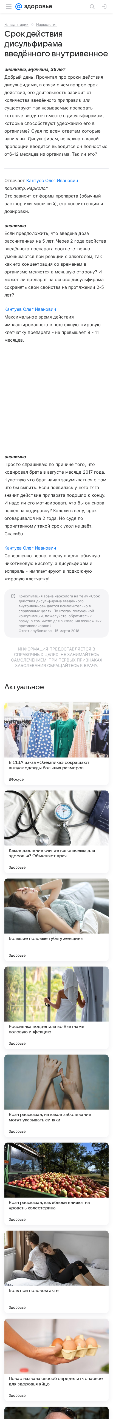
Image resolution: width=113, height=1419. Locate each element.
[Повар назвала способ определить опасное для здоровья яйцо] (56, 1360)
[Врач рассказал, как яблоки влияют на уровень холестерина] (56, 1184)
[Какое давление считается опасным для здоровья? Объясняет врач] (56, 832)
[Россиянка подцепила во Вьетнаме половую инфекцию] (56, 1008)
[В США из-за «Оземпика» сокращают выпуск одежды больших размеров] (56, 743)
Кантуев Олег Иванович (52, 180)
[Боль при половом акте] (56, 1272)
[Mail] (18, 6)
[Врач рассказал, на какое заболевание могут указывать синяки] (56, 1096)
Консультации (16, 24)
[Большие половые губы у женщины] (56, 920)
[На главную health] (37, 6)
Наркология (46, 24)
